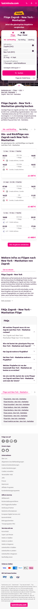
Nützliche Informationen (9, 511)
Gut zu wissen (8, 270)
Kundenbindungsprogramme (11, 490)
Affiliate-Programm (7, 487)
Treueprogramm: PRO (8, 524)
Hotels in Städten (7, 538)
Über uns (4, 458)
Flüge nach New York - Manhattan (15, 392)
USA (20, 90)
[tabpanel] (19, 189)
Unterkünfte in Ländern (9, 550)
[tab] (13, 34)
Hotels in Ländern (7, 541)
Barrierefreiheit (6, 517)
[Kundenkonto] (31, 3)
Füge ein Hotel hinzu (23, 78)
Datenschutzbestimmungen (10, 465)
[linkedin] (11, 441)
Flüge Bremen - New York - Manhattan (15, 416)
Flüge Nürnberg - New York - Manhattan (16, 410)
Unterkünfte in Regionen (9, 554)
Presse (4, 481)
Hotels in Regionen (7, 544)
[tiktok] (15, 441)
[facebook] (3, 441)
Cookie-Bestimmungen (9, 468)
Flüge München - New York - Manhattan (16, 401)
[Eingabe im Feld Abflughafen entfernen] (33, 45)
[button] (7, 301)
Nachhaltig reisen (7, 557)
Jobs (3, 478)
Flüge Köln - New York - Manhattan (14, 418)
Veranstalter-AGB (7, 474)
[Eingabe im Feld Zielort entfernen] (33, 51)
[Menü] (36, 3)
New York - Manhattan (8, 92)
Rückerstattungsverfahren (10, 501)
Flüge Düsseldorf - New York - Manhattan (17, 404)
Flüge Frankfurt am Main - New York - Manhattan (19, 421)
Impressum (5, 484)
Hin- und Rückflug (10, 40)
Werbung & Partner (8, 508)
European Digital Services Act (11, 514)
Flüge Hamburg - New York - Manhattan (16, 407)
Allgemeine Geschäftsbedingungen (13, 462)
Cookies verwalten (7, 471)
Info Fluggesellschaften (9, 504)
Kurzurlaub (5, 531)
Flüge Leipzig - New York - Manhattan (15, 413)
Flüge (15, 90)
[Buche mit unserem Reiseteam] (26, 3)
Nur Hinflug (21, 40)
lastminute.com (6, 90)
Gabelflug (31, 40)
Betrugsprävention (7, 520)
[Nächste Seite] (34, 129)
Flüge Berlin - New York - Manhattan (15, 399)
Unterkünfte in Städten (9, 547)
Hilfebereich (5, 498)
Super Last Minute (7, 534)
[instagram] (7, 441)
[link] (19, 163)
